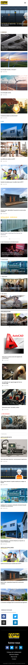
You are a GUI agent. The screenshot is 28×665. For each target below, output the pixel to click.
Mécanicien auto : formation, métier (10, 407)
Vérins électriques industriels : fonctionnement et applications (14, 459)
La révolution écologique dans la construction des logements (14, 602)
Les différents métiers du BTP (8, 159)
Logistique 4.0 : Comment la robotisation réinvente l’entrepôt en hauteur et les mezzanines (13, 505)
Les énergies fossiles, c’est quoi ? (8, 69)
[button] (2, 16)
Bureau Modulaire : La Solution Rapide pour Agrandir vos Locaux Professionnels (13, 541)
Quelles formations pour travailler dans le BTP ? (12, 182)
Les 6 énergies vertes (6, 92)
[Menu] (25, 3)
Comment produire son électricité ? (9, 115)
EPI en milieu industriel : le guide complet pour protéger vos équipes (13, 482)
